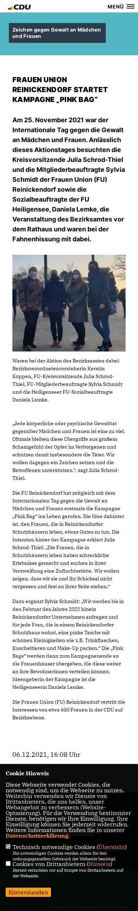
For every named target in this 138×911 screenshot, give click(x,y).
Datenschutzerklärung (37, 835)
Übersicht (111, 846)
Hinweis (99, 863)
